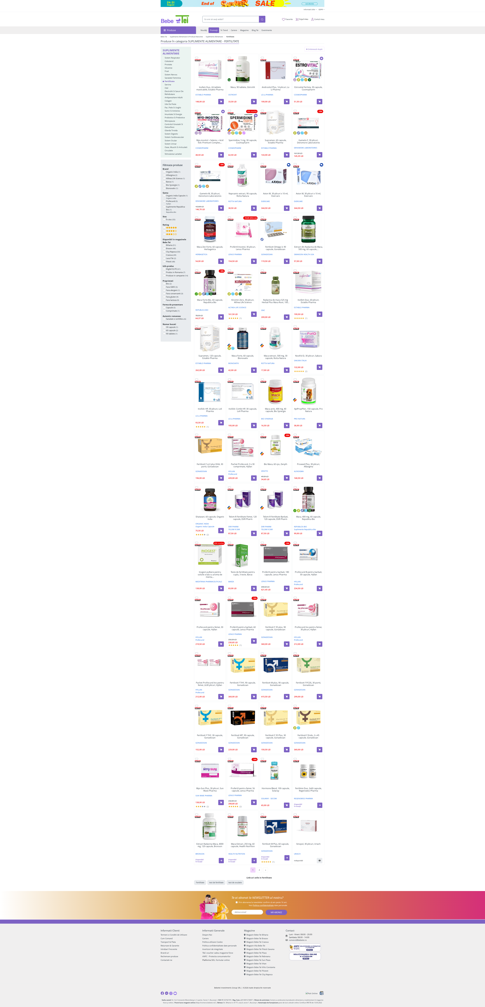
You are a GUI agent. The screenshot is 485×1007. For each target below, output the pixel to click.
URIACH (297, 854)
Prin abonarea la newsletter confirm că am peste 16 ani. (263, 902)
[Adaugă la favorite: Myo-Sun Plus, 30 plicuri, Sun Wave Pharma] (196, 758)
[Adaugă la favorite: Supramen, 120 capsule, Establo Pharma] (196, 326)
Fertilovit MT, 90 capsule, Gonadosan (242, 736)
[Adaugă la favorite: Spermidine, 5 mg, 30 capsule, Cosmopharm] (229, 110)
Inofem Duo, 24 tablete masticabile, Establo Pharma (209, 88)
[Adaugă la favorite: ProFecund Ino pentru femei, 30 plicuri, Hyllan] (295, 597)
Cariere (205, 938)
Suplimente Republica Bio (175, 209)
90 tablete (171, 333)
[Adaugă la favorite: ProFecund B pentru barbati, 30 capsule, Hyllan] (295, 542)
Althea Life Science (175, 178)
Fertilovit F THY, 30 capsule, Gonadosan (210, 736)
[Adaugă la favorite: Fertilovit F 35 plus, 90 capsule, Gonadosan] (262, 597)
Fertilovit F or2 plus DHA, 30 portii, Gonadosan (210, 465)
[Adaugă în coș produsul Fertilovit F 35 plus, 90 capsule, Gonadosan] (286, 644)
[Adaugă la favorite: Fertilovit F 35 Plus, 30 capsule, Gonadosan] (262, 705)
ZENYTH (264, 471)
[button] (319, 805)
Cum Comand (167, 938)
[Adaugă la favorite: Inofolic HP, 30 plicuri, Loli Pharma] (196, 379)
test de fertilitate (216, 882)
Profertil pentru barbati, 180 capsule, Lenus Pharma (275, 573)
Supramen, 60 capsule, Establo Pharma (275, 141)
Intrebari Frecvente (169, 949)
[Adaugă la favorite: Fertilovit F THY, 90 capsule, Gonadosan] (229, 653)
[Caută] (262, 19)
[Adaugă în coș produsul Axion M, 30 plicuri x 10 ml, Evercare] (319, 208)
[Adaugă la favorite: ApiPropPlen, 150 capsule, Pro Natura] (295, 379)
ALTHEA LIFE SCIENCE (237, 307)
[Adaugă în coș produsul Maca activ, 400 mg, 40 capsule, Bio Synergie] (286, 425)
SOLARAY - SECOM (269, 798)
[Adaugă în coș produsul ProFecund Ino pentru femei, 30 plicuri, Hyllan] (319, 644)
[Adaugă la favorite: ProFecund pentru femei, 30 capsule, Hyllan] (196, 597)
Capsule (170, 307)
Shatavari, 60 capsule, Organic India (210, 518)
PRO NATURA (299, 419)
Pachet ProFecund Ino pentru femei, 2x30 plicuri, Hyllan (210, 684)
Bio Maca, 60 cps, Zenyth (275, 464)
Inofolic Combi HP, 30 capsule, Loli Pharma (243, 410)
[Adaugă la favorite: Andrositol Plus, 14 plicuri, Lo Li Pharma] (262, 57)
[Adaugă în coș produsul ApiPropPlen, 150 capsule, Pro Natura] (319, 425)
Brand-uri (165, 953)
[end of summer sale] (242, 3)
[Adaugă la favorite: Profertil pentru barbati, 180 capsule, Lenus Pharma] (262, 542)
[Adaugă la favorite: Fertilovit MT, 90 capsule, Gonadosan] (229, 705)
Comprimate (172, 311)
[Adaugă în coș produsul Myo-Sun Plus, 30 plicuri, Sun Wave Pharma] (221, 802)
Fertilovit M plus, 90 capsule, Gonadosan (275, 684)
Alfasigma (171, 175)
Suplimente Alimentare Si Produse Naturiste (186, 36)
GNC (263, 310)
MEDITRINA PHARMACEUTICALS (209, 581)
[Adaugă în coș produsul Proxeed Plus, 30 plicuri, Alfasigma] (319, 478)
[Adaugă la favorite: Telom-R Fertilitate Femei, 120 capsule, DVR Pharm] (229, 487)
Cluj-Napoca (173, 251)
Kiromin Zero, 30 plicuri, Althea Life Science (242, 301)
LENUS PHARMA (235, 254)
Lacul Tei (171, 258)
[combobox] (230, 19)
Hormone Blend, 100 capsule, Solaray (276, 789)
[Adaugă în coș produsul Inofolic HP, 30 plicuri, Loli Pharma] (221, 422)
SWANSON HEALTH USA (304, 254)
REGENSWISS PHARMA (303, 798)
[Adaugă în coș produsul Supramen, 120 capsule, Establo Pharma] (221, 370)
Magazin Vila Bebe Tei (255, 945)
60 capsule (172, 330)
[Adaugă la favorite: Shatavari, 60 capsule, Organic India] (196, 487)
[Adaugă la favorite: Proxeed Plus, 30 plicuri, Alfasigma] (295, 434)
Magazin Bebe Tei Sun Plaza (258, 960)
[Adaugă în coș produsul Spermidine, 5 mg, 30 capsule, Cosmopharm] (254, 155)
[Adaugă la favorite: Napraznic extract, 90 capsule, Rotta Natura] (229, 164)
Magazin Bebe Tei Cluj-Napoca (259, 974)
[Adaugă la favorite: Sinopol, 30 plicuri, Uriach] (295, 814)
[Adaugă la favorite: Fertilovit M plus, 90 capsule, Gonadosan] (262, 653)
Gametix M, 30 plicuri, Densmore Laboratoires (210, 194)
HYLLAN (231, 471)
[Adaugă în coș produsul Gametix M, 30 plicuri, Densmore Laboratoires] (221, 208)
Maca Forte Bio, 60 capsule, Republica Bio (210, 301)
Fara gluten (172, 296)
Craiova (171, 255)
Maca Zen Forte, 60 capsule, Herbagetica (210, 248)
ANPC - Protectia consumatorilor (216, 956)
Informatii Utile (309, 9)
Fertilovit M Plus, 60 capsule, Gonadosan (275, 845)
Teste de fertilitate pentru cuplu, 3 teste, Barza (243, 573)
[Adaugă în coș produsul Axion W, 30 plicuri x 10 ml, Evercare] (286, 208)
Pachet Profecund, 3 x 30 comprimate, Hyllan (242, 465)
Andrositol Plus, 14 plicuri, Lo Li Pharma (275, 88)
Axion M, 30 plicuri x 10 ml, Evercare (308, 194)
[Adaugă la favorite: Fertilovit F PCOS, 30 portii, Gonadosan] (295, 653)
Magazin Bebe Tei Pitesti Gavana (260, 949)
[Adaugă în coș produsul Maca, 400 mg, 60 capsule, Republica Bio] (319, 533)
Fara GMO (172, 287)
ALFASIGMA (299, 471)
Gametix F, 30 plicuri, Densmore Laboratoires (308, 141)
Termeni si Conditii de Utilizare (174, 934)
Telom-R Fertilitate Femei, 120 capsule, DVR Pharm (243, 518)
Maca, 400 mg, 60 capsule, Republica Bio (308, 518)
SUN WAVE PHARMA (204, 795)
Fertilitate (200, 882)
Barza (170, 181)
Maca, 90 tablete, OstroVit (243, 87)
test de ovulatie (235, 882)
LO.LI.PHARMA (267, 94)
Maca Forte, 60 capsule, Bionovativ (243, 357)
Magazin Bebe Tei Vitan (256, 963)
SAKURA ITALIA (300, 360)
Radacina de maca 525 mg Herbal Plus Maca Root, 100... (275, 301)
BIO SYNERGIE (267, 419)
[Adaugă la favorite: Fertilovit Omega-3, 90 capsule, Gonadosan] (262, 217)
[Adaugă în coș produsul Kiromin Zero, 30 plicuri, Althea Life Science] (254, 314)
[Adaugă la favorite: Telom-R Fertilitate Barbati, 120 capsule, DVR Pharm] (262, 487)
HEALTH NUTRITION (236, 854)
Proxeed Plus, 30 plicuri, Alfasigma (308, 465)
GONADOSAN (267, 254)
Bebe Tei (164, 36)
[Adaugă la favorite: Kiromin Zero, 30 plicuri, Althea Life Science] (229, 270)
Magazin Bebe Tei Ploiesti (257, 970)
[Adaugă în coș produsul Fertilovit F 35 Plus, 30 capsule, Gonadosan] (286, 749)
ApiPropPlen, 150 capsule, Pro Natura (308, 410)
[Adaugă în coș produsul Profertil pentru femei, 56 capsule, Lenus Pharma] (254, 802)
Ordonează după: (315, 49)
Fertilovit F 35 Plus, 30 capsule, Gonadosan (275, 736)
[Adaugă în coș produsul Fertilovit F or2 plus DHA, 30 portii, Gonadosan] (221, 478)
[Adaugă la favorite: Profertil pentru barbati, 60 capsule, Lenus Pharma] (229, 597)
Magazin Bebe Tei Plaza (256, 953)
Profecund (172, 202)
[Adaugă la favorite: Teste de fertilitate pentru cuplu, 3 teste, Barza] (229, 542)
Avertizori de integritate (212, 949)
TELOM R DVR (234, 529)
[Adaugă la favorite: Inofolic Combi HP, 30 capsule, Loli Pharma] (229, 379)
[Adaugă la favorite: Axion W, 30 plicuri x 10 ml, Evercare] (262, 164)
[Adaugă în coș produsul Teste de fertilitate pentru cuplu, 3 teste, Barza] (254, 588)
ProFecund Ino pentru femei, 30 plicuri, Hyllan (308, 628)
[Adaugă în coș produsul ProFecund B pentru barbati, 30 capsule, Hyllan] (319, 588)
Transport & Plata (168, 942)
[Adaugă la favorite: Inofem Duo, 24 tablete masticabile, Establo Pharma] (196, 57)
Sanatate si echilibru (176, 319)
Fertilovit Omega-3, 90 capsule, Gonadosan (275, 248)
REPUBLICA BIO (202, 310)
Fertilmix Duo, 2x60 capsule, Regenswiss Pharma (308, 789)
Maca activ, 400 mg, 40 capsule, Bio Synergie (275, 410)
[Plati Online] (312, 993)
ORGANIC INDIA (202, 524)
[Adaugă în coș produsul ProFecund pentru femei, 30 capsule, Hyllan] (221, 644)
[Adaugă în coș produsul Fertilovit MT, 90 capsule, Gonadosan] (254, 749)
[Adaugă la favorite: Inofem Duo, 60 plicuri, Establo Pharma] (295, 270)
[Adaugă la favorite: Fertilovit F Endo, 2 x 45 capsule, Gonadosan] (295, 705)
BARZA (231, 581)
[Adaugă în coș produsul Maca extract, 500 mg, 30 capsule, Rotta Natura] (286, 370)
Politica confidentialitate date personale (219, 945)
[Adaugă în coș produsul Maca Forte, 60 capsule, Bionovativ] (254, 370)
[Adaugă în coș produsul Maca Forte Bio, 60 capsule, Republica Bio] (221, 317)
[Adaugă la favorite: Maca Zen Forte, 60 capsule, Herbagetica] (196, 217)
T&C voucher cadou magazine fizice (217, 953)
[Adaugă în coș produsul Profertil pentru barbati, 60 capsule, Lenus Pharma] (254, 641)
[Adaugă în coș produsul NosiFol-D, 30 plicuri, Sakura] (319, 367)
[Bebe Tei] (175, 19)
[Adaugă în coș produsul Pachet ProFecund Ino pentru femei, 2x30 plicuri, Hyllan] (221, 696)
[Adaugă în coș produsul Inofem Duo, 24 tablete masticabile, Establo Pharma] (221, 101)
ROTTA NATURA (235, 201)
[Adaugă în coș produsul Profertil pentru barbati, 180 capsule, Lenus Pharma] (286, 588)
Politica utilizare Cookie (212, 942)
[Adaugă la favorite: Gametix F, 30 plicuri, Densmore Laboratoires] (295, 110)
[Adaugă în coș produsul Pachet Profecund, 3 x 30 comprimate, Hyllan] (254, 478)
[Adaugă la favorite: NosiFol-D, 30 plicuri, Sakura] (295, 326)
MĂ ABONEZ (276, 912)
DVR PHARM (233, 526)
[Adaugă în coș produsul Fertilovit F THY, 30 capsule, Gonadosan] (221, 749)
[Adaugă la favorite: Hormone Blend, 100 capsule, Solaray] (262, 758)
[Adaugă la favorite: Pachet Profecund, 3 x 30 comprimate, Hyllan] (229, 434)
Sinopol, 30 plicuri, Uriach (308, 844)
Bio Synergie (172, 185)
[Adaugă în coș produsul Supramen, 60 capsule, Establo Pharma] (286, 155)
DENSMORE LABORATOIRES (305, 148)
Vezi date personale (268, 905)
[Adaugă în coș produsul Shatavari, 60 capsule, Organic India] (221, 530)
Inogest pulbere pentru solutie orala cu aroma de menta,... (210, 574)
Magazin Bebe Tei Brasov (257, 938)
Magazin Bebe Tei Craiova (257, 942)
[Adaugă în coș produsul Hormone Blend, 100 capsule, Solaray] (286, 805)
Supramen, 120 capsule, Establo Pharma (210, 357)
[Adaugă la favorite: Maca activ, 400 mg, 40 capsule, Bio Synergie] (262, 379)
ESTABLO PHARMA (203, 94)
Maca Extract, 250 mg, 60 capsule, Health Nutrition (243, 845)
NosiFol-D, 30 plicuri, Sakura (308, 356)
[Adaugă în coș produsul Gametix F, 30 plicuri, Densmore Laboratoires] (319, 154)
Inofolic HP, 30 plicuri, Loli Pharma (210, 410)
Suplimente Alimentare (214, 36)
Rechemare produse (169, 956)
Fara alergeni (173, 290)
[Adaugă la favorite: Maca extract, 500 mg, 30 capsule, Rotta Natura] (262, 326)
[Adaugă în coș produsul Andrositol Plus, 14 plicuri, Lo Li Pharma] (286, 101)
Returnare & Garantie (170, 945)
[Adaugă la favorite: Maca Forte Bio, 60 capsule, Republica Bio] (196, 270)
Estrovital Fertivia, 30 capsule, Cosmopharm (308, 88)
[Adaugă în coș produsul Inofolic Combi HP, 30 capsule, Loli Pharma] (254, 425)
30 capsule (172, 327)
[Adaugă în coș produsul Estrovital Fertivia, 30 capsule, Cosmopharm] (319, 101)
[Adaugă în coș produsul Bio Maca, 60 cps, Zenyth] (286, 478)
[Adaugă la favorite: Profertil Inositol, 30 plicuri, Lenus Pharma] (229, 217)
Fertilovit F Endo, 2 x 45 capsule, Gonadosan (308, 736)
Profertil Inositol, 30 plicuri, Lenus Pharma (243, 248)
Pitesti (170, 261)
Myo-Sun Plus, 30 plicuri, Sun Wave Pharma (210, 789)
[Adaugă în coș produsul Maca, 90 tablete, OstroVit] (254, 101)
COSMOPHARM (300, 94)
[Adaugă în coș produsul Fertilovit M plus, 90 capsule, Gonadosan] (286, 696)
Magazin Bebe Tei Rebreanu (258, 956)
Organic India (173, 172)
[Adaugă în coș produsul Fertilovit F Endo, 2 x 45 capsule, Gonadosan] (319, 749)
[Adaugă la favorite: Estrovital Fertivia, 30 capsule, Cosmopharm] (295, 57)
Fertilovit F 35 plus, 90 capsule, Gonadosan (275, 628)
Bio (169, 283)
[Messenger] (166, 993)
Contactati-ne (166, 960)
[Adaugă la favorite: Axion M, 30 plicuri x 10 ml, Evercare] (295, 164)
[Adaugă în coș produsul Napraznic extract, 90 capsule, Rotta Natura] (254, 208)
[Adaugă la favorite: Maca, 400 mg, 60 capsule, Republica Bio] (295, 487)
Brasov (171, 248)
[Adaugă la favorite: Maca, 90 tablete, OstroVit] (229, 57)
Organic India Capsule (177, 196)
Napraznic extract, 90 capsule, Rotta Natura (243, 194)
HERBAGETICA (201, 254)
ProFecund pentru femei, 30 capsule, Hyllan (210, 628)
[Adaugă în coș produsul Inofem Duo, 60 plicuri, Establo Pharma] (319, 314)
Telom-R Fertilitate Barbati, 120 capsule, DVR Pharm (275, 518)
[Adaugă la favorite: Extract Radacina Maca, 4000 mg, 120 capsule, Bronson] (196, 814)
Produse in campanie (177, 275)
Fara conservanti (174, 293)
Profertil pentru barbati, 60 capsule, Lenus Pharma (243, 628)
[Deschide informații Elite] (197, 60)
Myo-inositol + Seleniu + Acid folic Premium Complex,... (209, 141)
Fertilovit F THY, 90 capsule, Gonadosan (243, 684)
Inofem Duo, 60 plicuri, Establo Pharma (308, 301)
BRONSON (200, 854)
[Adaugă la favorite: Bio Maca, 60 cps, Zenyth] (262, 434)
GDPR (321, 9)
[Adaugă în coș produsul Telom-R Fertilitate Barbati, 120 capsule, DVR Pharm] (286, 533)
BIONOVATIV (233, 363)
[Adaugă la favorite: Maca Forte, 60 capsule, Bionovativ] (229, 326)
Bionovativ (172, 188)
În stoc (170, 219)
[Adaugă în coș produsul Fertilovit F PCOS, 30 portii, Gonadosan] (319, 696)
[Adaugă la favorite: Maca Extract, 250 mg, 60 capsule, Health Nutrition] (229, 814)
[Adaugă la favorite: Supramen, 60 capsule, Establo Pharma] (262, 110)
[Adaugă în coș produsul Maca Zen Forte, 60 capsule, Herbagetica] (221, 261)
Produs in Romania (175, 272)
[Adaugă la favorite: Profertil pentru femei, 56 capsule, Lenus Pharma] (229, 758)
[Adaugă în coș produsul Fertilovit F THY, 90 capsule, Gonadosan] (254, 696)
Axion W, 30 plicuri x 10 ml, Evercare (275, 194)
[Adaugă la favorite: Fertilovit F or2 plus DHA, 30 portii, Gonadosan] (196, 434)
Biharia (171, 245)
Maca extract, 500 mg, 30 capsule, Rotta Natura (275, 357)
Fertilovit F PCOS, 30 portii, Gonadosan (308, 684)
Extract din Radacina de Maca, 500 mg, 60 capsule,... (308, 248)
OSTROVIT (232, 94)
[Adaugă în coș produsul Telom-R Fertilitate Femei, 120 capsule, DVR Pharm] (254, 533)
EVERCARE (265, 201)
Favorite (289, 19)
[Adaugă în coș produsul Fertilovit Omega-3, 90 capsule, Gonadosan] (286, 261)
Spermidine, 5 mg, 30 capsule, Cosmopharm (243, 141)
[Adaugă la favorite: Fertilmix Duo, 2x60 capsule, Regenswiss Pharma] (295, 758)
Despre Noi (207, 934)
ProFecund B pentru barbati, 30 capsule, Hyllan (308, 573)
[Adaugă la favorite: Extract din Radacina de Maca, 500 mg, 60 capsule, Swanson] (295, 217)
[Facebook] (162, 993)
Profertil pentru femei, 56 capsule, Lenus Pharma (243, 789)
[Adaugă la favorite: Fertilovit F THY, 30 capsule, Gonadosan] (196, 705)
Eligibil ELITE (173, 269)
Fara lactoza (172, 300)
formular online (223, 960)
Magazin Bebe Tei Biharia (257, 934)
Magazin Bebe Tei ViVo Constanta (260, 967)
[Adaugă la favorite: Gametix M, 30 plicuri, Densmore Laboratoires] (196, 164)
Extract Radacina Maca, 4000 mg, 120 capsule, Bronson (209, 845)
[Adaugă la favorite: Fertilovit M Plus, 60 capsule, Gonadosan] (262, 814)
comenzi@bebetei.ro (298, 940)
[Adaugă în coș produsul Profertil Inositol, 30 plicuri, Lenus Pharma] (254, 261)
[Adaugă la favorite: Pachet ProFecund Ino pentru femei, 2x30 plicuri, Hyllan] (196, 653)
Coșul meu (303, 19)
